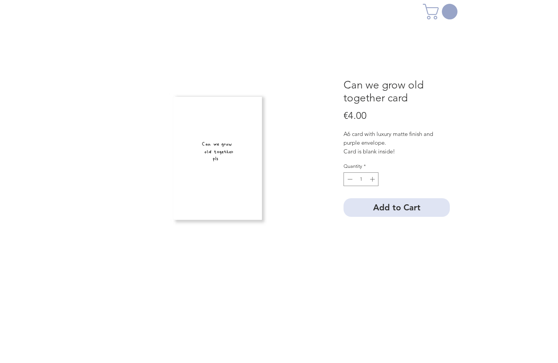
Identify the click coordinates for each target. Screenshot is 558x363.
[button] (442, 11)
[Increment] (373, 179)
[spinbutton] (361, 179)
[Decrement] (349, 179)
